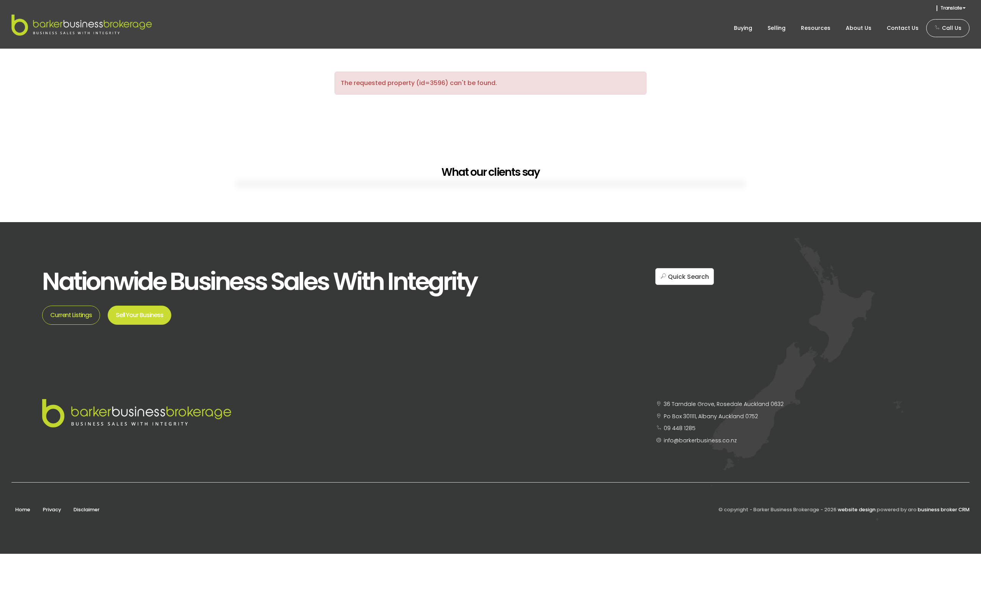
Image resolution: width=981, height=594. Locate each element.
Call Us (950, 28)
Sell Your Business (139, 315)
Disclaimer (87, 509)
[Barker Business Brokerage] (81, 24)
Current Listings (71, 315)
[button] (684, 276)
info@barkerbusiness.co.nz (700, 440)
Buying (743, 28)
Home (22, 509)
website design (857, 509)
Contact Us (903, 28)
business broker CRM (944, 509)
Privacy (52, 509)
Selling (777, 28)
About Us (858, 28)
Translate (951, 7)
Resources (815, 28)
